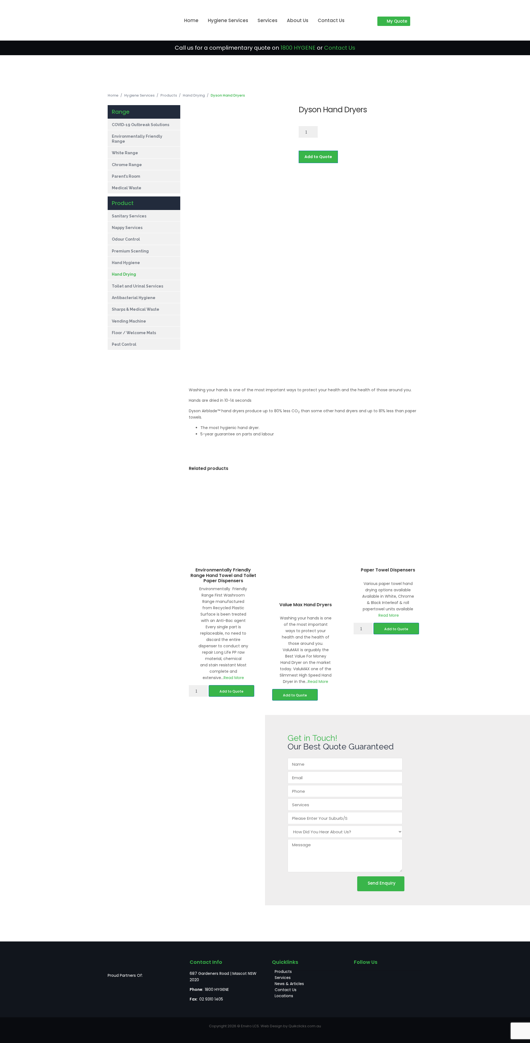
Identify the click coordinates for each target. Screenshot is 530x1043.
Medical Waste (126, 188)
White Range (125, 153)
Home (191, 20)
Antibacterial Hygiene (133, 298)
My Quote (397, 21)
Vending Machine (129, 321)
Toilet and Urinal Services (137, 286)
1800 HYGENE (298, 48)
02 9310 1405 (211, 999)
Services (267, 20)
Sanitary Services (129, 216)
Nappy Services (127, 227)
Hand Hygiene (126, 262)
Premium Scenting (130, 251)
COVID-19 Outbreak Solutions (140, 125)
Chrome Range (127, 165)
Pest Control (124, 344)
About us (297, 20)
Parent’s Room (126, 176)
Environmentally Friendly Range (137, 138)
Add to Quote (318, 156)
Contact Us (331, 20)
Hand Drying (194, 95)
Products (168, 95)
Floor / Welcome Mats (134, 333)
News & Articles (289, 984)
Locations (284, 996)
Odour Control (126, 239)
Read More (234, 677)
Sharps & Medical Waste (136, 309)
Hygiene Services (228, 20)
